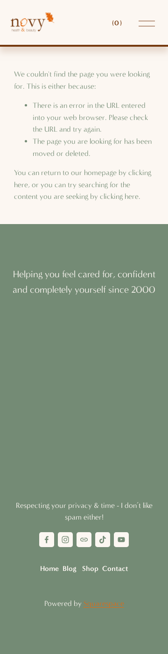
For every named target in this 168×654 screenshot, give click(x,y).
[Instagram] (65, 539)
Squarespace (104, 603)
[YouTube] (121, 539)
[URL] (84, 539)
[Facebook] (46, 539)
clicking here (119, 196)
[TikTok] (102, 539)
